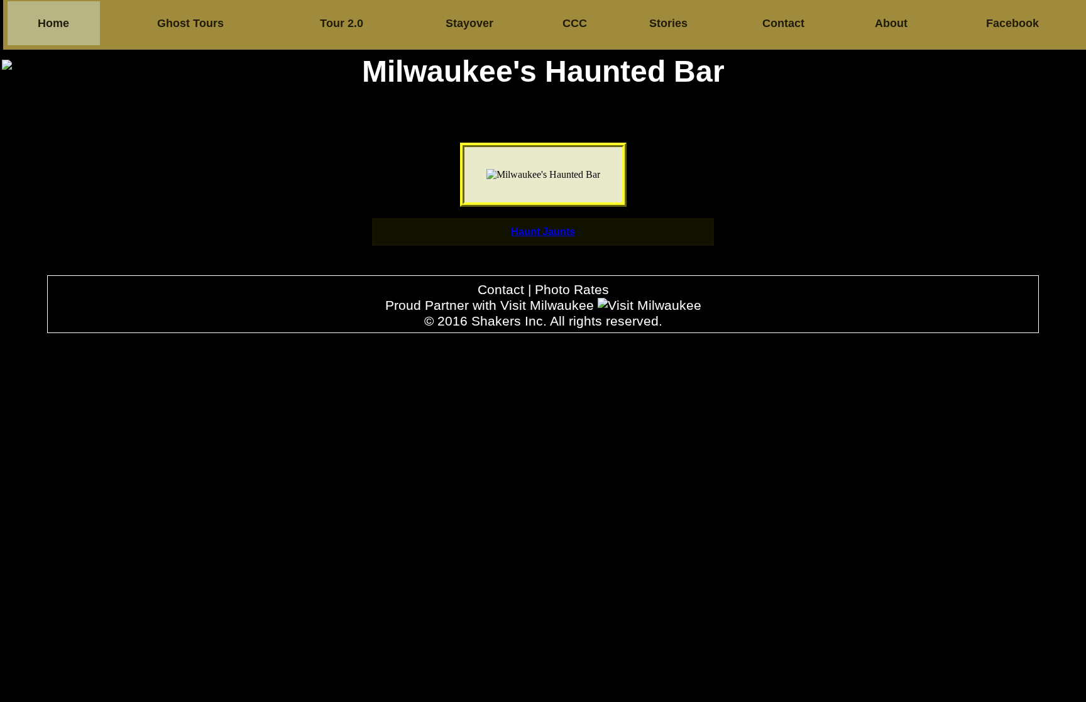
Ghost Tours (190, 23)
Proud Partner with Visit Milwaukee (491, 305)
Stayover (469, 23)
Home (53, 23)
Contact (783, 23)
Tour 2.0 (341, 23)
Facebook (1012, 23)
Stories (668, 23)
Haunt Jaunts (543, 231)
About (891, 23)
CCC (574, 23)
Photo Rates (572, 289)
